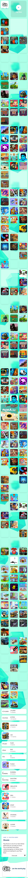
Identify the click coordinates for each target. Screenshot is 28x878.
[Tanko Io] (14, 255)
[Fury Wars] (5, 148)
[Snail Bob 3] (14, 569)
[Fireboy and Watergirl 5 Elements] (14, 40)
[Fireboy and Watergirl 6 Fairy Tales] (23, 40)
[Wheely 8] (23, 605)
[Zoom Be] (5, 67)
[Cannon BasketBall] (5, 121)
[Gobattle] (14, 67)
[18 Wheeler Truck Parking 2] (14, 623)
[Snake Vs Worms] (5, 237)
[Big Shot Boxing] (14, 94)
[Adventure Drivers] (14, 641)
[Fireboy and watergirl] (5, 22)
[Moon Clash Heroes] (23, 192)
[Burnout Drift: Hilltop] (5, 659)
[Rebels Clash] (23, 300)
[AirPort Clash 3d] (14, 76)
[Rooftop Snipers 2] (14, 49)
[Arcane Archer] (23, 76)
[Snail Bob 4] (23, 569)
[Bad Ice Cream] (23, 542)
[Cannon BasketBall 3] (14, 112)
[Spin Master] (5, 246)
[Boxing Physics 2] (23, 103)
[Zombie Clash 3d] (23, 291)
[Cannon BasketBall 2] (5, 112)
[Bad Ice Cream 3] (14, 542)
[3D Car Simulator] (14, 632)
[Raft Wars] (14, 219)
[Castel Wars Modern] (23, 354)
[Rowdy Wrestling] (14, 228)
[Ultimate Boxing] (23, 264)
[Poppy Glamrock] (14, 210)
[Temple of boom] (23, 255)
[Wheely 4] (14, 596)
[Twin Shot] (14, 264)
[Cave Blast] (23, 121)
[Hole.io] (5, 166)
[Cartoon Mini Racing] (5, 677)
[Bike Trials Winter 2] (5, 650)
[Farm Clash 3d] (23, 139)
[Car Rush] (23, 659)
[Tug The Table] (5, 264)
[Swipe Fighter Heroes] (5, 255)
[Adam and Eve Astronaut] (23, 533)
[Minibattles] (14, 192)
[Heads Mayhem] (14, 157)
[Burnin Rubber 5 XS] (23, 650)
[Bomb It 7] (14, 103)
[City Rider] (23, 677)
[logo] (4, 4)
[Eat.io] (5, 139)
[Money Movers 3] (5, 49)
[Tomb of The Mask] (14, 587)
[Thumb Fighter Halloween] (5, 58)
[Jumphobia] (5, 560)
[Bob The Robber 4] (5, 551)
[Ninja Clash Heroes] (23, 201)
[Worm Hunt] (14, 515)
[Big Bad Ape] (5, 94)
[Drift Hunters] (5, 704)
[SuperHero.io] (23, 246)
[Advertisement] (13, 281)
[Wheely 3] (5, 596)
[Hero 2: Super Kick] (23, 157)
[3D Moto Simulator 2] (23, 632)
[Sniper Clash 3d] (14, 237)
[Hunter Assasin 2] (14, 166)
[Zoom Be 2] (14, 58)
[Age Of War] (5, 76)
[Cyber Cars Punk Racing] (14, 686)
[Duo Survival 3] (5, 13)
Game (4, 837)
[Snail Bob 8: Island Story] (5, 587)
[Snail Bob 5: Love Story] (5, 578)
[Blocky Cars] (23, 94)
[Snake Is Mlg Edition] (23, 228)
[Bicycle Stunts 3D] (23, 641)
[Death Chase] (5, 130)
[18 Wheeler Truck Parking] (23, 623)
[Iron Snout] (5, 426)
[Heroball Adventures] (14, 551)
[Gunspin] (23, 148)
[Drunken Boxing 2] (14, 130)
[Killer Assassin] (5, 184)
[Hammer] (5, 157)
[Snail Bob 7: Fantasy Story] (23, 578)
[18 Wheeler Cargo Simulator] (23, 614)
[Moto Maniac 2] (5, 201)
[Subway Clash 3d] (14, 246)
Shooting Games (13, 837)
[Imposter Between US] (23, 166)
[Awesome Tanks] (14, 85)
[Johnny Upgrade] (23, 551)
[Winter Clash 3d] (23, 282)
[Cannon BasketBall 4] (23, 112)
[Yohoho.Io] (14, 291)
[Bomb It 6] (5, 103)
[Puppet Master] (23, 210)
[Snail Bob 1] (23, 560)
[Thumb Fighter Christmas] (23, 49)
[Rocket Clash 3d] (23, 219)
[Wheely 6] (5, 605)
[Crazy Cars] (5, 686)
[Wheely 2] (23, 587)
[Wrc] (5, 291)
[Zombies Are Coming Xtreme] (14, 300)
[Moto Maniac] (5, 444)
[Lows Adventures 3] (5, 614)
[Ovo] (14, 560)
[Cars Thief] (23, 668)
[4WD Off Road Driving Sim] (5, 641)
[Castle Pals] (14, 121)
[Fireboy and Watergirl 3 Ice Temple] (5, 31)
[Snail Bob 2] (5, 569)
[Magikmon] (5, 192)
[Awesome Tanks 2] (5, 85)
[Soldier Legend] (23, 237)
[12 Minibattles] (23, 67)
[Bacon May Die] (23, 85)
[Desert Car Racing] (5, 695)
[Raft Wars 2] (5, 219)
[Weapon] (23, 273)
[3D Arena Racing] (5, 632)
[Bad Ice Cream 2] (5, 542)
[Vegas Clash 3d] (14, 506)
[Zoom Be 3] (23, 58)
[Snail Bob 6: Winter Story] (14, 578)
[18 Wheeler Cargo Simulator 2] (14, 614)
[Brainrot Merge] (14, 201)
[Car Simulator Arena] (5, 668)
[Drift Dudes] (23, 695)
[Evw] (14, 139)
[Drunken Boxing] (23, 130)
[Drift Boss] (14, 695)
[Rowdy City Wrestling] (5, 228)
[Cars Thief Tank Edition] (14, 668)
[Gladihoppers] (14, 148)
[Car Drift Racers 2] (14, 659)
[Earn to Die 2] (5, 300)
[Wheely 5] (23, 596)
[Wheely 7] (14, 605)
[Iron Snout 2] (5, 175)
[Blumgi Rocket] (14, 650)
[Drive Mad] (14, 704)
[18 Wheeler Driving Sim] (5, 623)
